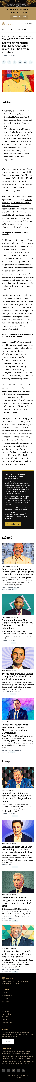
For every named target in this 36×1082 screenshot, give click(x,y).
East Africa (6, 722)
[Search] (25, 24)
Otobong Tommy (8, 865)
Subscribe (7, 1041)
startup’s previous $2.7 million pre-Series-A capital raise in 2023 (17, 202)
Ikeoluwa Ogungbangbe (10, 587)
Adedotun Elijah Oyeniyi (11, 692)
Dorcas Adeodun (8, 918)
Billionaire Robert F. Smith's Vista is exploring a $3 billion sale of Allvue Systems (16, 954)
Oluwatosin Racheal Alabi (11, 750)
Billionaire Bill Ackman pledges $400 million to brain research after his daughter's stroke (17, 901)
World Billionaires (9, 844)
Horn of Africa (6, 1014)
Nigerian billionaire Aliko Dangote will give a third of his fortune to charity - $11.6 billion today (17, 624)
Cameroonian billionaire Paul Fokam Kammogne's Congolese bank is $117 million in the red (18, 571)
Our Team (5, 1001)
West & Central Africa (10, 566)
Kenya (4, 38)
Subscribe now (19, 17)
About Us (5, 992)
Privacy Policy (7, 995)
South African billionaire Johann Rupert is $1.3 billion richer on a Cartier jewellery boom (16, 797)
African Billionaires (9, 36)
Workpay (6, 39)
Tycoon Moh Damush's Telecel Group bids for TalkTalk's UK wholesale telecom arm (17, 676)
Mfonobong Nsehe (8, 55)
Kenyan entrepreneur (16, 38)
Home (4, 29)
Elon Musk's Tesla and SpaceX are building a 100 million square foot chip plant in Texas (18, 849)
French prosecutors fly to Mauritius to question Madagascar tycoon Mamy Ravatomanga (15, 728)
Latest (11, 29)
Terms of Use (6, 998)
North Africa (22, 29)
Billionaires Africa (25, 36)
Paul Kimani (30, 38)
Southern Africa (8, 790)
